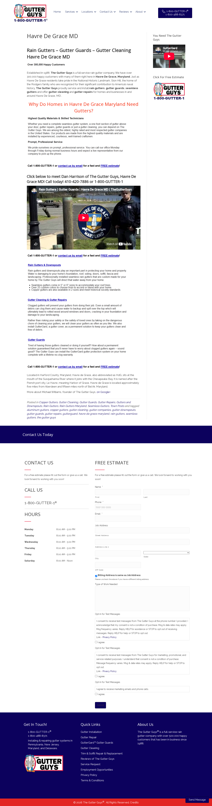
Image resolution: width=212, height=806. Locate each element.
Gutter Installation (91, 731)
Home (57, 11)
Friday (28, 554)
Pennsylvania (35, 744)
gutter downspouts (123, 409)
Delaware (51, 748)
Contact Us (106, 11)
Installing (33, 740)
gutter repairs (53, 413)
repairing (46, 740)
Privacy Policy (110, 637)
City (97, 558)
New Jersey (51, 744)
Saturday (30, 561)
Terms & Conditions (92, 780)
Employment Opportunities (97, 769)
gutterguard (70, 413)
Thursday (30, 548)
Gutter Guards (88, 402)
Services (70, 11)
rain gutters (117, 413)
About (139, 11)
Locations (87, 11)
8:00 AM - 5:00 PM (65, 529)
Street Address (102, 535)
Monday (29, 529)
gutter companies (100, 409)
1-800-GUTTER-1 (41, 503)
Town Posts (117, 406)
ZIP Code (99, 570)
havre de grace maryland (94, 413)
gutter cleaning (78, 409)
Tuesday (29, 535)
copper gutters (59, 409)
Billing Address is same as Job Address (119, 575)
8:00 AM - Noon (64, 561)
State (146, 557)
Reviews (124, 11)
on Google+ (104, 392)
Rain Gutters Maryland (72, 406)
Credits (134, 802)
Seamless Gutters (98, 406)
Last (146, 497)
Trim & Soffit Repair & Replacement (102, 753)
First (97, 497)
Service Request (90, 764)
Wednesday (31, 542)
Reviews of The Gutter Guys (97, 758)
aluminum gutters (38, 409)
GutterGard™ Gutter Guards (97, 742)
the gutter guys (46, 417)
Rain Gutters (50, 406)
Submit (100, 705)
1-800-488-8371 (37, 735)
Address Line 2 (102, 547)
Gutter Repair (89, 737)
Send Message (197, 799)
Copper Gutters (48, 402)
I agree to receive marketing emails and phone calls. (122, 689)
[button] (77, 12)
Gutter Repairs (106, 402)
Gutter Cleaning (68, 402)
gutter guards (35, 413)
